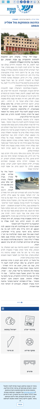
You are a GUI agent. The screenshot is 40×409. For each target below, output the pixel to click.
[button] (3, 2)
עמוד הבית (35, 19)
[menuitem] (29, 322)
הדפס (18, 302)
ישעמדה (15, 19)
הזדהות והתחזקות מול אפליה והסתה (21, 24)
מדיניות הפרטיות (29, 392)
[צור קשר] (8, 2)
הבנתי (20, 404)
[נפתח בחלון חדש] (34, 2)
